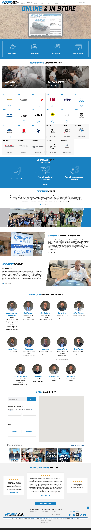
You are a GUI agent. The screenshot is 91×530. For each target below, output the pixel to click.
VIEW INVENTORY (29, 414)
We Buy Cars (36, 2)
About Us (65, 2)
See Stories (45, 205)
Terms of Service (33, 518)
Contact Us (8, 283)
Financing (29, 2)
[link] (15, 455)
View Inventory (53, 136)
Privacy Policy (42, 518)
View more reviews (45, 503)
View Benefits (54, 253)
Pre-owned (23, 2)
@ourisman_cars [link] (77, 445)
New (18, 2)
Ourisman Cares (57, 2)
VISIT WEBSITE (14, 414)
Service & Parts (49, 2)
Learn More (10, 85)
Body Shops (42, 2)
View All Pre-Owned (67, 152)
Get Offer (45, 184)
